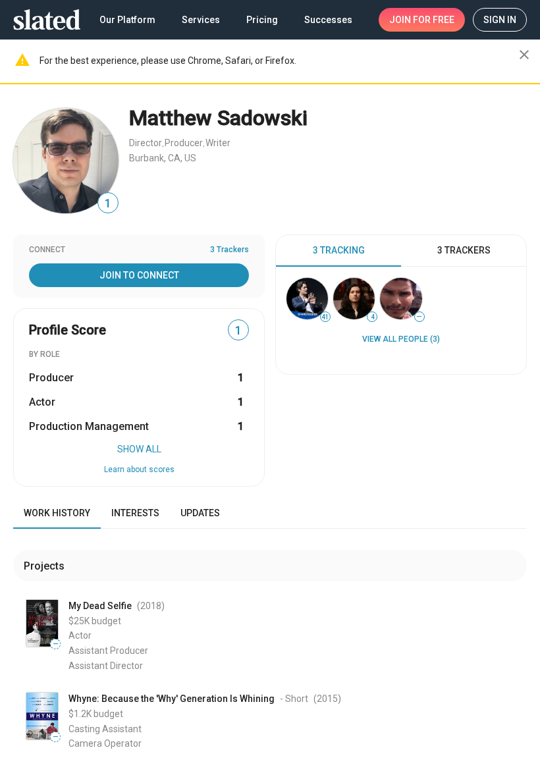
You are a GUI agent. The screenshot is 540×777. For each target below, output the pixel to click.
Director (145, 143)
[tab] (338, 251)
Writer (217, 143)
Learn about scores (139, 469)
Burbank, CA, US (162, 158)
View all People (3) (401, 339)
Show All (139, 449)
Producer (184, 143)
